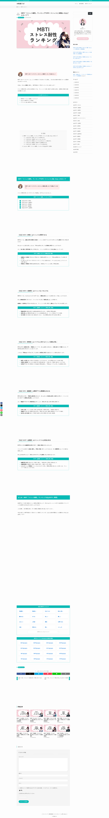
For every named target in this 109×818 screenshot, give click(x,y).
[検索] (91, 0)
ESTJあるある (49, 648)
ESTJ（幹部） (77, 120)
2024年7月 (76, 90)
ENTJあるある (49, 642)
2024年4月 (76, 97)
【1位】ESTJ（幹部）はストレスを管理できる (35, 137)
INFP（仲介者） (78, 128)
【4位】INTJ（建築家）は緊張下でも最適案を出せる (36, 142)
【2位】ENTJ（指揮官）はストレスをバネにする (35, 139)
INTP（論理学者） (78, 133)
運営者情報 (51, 814)
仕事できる (60, 621)
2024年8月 (76, 87)
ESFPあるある (36, 648)
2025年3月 (76, 82)
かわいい (21, 621)
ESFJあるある (24, 648)
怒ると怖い (60, 611)
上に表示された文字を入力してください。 (27, 793)
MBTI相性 (77, 149)
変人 (46, 627)
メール (20, 778)
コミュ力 (60, 627)
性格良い (34, 611)
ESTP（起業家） (78, 123)
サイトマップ (45, 814)
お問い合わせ (63, 814)
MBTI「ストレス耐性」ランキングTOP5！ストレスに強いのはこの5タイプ (41, 135)
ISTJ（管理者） (78, 141)
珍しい (46, 616)
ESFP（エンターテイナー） (80, 118)
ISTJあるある (50, 658)
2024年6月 (76, 92)
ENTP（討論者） (78, 112)
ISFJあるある (24, 658)
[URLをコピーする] (65, 674)
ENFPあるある (36, 642)
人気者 (33, 621)
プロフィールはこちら (82, 38)
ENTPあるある (62, 642)
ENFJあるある (24, 642)
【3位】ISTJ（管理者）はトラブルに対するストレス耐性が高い (38, 140)
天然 (20, 627)
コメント (21, 756)
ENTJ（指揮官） (78, 110)
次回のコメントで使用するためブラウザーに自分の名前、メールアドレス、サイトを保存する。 (39, 787)
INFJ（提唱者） (78, 125)
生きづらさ (47, 611)
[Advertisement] (43, 61)
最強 (46, 621)
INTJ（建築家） (78, 131)
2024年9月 (76, 84)
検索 (90, 13)
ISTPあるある (62, 658)
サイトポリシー (57, 814)
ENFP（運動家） (78, 107)
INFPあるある (37, 653)
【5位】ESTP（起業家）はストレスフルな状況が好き (36, 144)
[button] (21, 674)
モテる (33, 616)
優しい (59, 616)
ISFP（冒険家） (78, 139)
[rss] (90, 0)
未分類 (76, 152)
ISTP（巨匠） (77, 144)
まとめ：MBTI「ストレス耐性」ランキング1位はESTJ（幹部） (38, 146)
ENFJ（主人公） (78, 105)
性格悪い (21, 611)
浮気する (34, 627)
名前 (20, 773)
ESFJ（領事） (77, 115)
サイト (20, 783)
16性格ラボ (20, 3)
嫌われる (21, 616)
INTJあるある (50, 653)
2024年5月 (76, 95)
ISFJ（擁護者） (78, 136)
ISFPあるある (37, 658)
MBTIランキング (21, 17)
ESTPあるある (62, 648)
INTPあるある (62, 653)
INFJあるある (24, 653)
